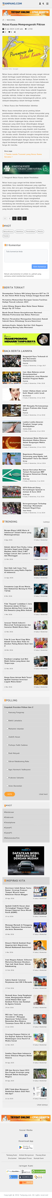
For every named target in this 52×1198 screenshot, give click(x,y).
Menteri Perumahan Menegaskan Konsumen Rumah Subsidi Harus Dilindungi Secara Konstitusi (25, 320)
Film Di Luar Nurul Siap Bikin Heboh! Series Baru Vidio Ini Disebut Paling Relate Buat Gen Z (18, 642)
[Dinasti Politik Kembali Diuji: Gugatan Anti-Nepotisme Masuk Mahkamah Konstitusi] (40, 945)
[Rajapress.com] (26, 1178)
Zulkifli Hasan (14, 737)
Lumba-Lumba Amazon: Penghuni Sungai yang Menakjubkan (33, 424)
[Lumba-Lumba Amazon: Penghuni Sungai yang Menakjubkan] (11, 426)
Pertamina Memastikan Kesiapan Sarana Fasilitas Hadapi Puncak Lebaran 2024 (24, 301)
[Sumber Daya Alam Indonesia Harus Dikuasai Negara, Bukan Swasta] (40, 1055)
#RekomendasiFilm (12, 838)
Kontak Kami (39, 1158)
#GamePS (8, 833)
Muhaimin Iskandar (16, 729)
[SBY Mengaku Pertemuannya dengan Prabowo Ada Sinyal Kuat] (11, 410)
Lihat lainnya (42, 1105)
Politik (6, 236)
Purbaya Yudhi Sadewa (18, 745)
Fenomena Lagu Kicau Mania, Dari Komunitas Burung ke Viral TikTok (18, 588)
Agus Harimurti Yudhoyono (20, 769)
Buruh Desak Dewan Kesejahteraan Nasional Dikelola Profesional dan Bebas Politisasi (22, 313)
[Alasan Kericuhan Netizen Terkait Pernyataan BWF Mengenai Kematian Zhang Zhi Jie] (11, 475)
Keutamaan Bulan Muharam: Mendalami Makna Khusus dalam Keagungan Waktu (35, 440)
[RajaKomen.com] (39, 1172)
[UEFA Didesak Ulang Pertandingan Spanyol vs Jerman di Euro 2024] (11, 492)
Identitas (19, 231)
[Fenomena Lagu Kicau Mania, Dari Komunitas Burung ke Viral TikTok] (41, 589)
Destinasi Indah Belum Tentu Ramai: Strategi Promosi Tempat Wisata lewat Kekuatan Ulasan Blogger (18, 891)
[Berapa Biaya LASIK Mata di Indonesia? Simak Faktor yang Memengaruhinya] (41, 532)
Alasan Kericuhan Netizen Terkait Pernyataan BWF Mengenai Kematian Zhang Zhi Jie (35, 473)
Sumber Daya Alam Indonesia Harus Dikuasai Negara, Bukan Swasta (18, 1055)
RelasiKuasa (8, 231)
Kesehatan (27, 396)
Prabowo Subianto (16, 778)
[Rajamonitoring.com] (13, 1178)
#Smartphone (9, 822)
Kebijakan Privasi (25, 1158)
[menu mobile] (47, 4)
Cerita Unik (27, 429)
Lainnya (46, 522)
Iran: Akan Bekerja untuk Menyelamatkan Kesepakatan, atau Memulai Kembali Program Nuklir (35, 375)
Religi (25, 461)
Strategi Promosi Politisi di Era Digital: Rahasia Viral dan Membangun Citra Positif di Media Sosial (18, 1037)
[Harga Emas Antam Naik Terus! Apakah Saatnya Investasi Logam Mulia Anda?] (41, 679)
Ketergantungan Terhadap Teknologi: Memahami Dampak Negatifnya (34, 506)
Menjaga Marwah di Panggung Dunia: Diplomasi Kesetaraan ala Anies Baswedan (18, 927)
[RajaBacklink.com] (13, 1172)
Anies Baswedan (15, 786)
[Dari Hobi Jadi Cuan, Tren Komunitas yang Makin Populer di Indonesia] (41, 570)
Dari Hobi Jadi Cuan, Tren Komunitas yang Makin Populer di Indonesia (18, 570)
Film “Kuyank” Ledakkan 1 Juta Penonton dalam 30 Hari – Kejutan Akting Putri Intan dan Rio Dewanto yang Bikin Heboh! (18, 607)
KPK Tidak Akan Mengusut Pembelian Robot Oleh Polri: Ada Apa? (17, 1091)
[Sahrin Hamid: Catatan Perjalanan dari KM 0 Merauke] (40, 981)
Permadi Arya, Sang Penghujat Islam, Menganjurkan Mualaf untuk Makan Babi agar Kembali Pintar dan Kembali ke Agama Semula (18, 999)
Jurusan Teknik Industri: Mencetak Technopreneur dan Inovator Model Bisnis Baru (17, 625)
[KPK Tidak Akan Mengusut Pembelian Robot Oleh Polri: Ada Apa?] (40, 1091)
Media (40, 231)
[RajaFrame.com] (26, 1172)
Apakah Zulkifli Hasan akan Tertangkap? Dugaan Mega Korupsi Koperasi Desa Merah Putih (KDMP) (18, 909)
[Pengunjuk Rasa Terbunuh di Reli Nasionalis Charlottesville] (11, 361)
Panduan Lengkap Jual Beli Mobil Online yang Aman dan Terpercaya (17, 661)
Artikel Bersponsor (26, 1155)
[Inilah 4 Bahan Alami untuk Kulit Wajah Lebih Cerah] (11, 394)
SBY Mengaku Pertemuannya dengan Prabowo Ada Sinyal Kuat (35, 408)
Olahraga (26, 479)
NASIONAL (11, 20)
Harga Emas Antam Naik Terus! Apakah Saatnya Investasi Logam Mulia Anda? (18, 679)
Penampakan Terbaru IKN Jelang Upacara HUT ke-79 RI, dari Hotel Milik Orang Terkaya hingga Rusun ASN (25, 294)
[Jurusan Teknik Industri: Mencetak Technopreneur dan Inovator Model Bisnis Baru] (41, 625)
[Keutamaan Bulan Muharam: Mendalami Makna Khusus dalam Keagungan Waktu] (11, 442)
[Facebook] (26, 1135)
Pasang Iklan (41, 1155)
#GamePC (8, 828)
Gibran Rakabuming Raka (19, 761)
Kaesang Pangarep (16, 712)
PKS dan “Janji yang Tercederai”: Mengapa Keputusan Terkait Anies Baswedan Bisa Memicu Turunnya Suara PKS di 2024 (18, 1019)
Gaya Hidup (27, 510)
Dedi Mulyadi (14, 753)
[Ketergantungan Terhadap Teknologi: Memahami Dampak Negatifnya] (11, 508)
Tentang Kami (11, 1155)
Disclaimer (12, 1158)
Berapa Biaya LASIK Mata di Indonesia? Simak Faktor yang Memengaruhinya (17, 532)
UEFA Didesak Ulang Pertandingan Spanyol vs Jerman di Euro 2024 (34, 489)
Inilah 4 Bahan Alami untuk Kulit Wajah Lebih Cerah (35, 392)
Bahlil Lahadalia (15, 720)
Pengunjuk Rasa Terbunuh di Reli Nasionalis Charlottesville (35, 358)
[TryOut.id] (26, 1183)
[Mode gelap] (43, 3)
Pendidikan (30, 231)
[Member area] (40, 3)
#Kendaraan (9, 812)
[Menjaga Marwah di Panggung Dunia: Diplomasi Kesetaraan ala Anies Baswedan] (40, 927)
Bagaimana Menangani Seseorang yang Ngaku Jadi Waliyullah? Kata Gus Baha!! (35, 456)
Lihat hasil (43, 794)
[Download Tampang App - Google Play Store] (26, 1147)
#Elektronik (8, 817)
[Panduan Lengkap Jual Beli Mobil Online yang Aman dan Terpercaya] (41, 661)
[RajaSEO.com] (38, 1178)
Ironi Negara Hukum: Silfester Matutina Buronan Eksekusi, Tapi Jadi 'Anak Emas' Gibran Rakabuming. (18, 963)
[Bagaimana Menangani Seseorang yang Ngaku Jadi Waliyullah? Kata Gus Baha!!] (11, 458)
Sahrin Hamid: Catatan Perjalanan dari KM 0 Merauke (18, 981)
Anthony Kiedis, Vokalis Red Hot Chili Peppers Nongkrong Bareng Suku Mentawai (22, 326)
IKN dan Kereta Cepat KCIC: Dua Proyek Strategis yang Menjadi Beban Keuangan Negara (17, 1073)
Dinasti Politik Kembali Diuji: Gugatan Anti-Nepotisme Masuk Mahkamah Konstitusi (18, 945)
